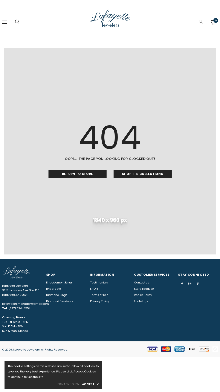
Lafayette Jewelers (26, 350)
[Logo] (110, 21)
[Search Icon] (17, 22)
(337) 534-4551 (19, 308)
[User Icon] (201, 22)
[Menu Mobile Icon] (4, 21)
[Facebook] (182, 283)
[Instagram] (190, 283)
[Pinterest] (198, 283)
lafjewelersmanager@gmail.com (25, 304)
